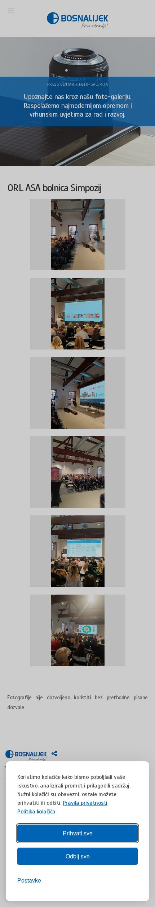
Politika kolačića (36, 811)
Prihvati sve (78, 833)
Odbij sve (78, 856)
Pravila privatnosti (85, 803)
